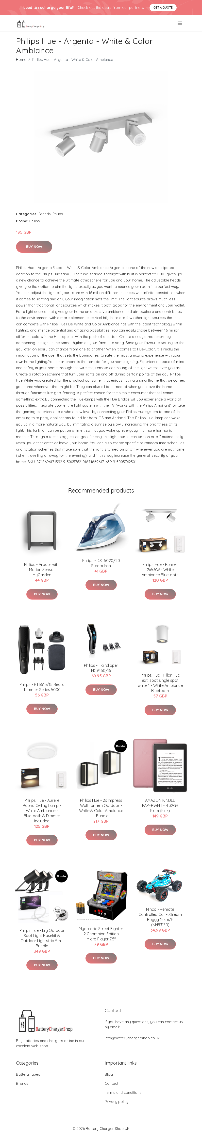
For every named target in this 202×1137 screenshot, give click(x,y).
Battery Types (28, 1074)
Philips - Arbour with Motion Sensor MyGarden (42, 569)
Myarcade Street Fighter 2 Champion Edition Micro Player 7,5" (101, 933)
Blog (109, 1074)
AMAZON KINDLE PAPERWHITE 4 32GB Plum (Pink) (160, 805)
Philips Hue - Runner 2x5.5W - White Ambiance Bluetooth (160, 569)
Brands (44, 214)
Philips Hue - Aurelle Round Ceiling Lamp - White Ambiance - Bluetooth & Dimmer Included (42, 810)
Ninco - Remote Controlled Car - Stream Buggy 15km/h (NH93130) (160, 917)
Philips (57, 214)
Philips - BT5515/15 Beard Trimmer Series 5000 (42, 687)
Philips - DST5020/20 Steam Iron (101, 563)
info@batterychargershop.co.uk (132, 1038)
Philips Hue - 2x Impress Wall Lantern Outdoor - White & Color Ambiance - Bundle (101, 808)
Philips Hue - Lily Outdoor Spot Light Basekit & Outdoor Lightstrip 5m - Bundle (42, 938)
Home (21, 59)
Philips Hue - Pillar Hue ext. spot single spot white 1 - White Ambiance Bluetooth (160, 683)
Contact (111, 1083)
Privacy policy (116, 1101)
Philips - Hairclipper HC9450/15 (101, 668)
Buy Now (34, 246)
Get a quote (163, 7)
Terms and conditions (123, 1092)
